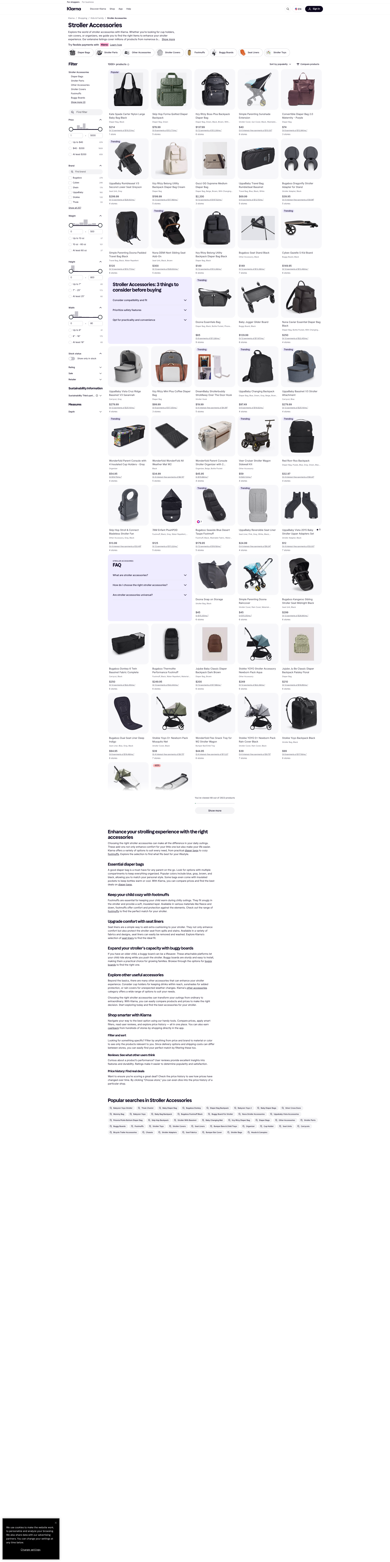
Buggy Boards (78, 98)
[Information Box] (128, 64)
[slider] (71, 129)
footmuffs (113, 854)
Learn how (116, 44)
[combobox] (280, 64)
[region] (31, 1539)
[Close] (55, 1522)
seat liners (128, 937)
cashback (113, 1027)
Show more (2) (78, 102)
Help (128, 9)
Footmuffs (76, 93)
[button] (298, 9)
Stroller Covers (78, 89)
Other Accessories (80, 85)
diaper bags (191, 850)
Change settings (31, 1549)
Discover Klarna (98, 9)
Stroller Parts (77, 81)
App (121, 9)
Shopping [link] (82, 18)
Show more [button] (214, 810)
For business (88, 2)
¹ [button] (122, 130)
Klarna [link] (71, 18)
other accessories (197, 987)
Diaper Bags (77, 76)
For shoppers (73, 2)
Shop (112, 9)
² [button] (255, 130)
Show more (168, 39)
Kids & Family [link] (97, 18)
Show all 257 (75, 207)
